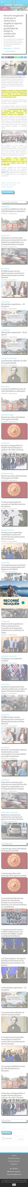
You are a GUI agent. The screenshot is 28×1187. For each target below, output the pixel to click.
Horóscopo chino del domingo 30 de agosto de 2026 (14, 477)
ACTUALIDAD (5, 302)
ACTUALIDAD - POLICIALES (9, 812)
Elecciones (13, 185)
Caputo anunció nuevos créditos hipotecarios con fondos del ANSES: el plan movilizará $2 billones (12, 933)
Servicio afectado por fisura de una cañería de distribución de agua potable (13, 595)
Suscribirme (6, 1132)
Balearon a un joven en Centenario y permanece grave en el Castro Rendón (12, 817)
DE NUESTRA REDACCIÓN (9, 358)
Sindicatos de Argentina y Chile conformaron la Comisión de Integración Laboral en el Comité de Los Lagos (12, 628)
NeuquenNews (10, 51)
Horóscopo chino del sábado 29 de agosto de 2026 (13, 418)
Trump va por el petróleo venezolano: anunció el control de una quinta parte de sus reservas (13, 536)
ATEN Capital (5, 185)
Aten (18, 183)
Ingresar (14, 1164)
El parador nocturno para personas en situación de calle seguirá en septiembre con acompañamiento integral (14, 241)
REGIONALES (8, 48)
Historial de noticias (14, 1158)
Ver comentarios (7, 192)
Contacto (14, 1155)
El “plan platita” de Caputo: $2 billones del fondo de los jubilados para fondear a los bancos (13, 962)
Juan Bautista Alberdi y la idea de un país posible (14, 362)
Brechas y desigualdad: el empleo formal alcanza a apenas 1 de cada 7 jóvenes (12, 447)
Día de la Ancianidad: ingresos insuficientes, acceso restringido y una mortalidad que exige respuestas (14, 753)
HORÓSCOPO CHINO (7, 415)
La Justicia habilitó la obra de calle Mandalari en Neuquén (13, 210)
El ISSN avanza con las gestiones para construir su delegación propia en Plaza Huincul (12, 274)
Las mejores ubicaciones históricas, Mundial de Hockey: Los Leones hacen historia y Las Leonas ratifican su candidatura (14, 902)
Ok (14, 1184)
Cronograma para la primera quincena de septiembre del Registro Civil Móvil (13, 567)
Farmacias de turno (14, 1161)
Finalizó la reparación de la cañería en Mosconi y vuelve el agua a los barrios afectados (14, 689)
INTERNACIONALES (7, 530)
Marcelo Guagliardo (7, 187)
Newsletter (6, 1121)
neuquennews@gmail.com (14, 1174)
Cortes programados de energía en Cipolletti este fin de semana (13, 504)
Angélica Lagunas (11, 183)
